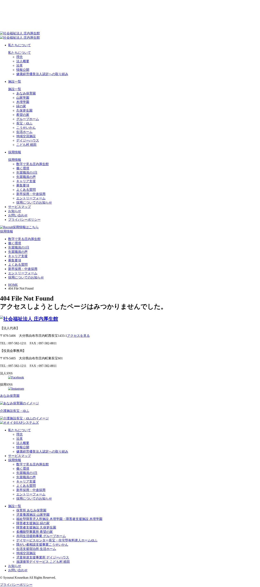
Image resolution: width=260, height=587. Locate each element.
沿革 (19, 65)
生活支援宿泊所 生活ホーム (36, 549)
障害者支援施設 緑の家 (33, 523)
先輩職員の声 (26, 177)
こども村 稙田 (26, 144)
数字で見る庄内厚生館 (32, 164)
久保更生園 (24, 110)
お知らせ (14, 211)
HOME (13, 284)
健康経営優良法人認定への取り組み (42, 74)
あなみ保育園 (26, 93)
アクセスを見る (78, 335)
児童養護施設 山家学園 (33, 514)
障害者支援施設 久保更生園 (36, 527)
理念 (19, 57)
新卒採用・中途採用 (31, 194)
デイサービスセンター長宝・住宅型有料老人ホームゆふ (57, 540)
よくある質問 (26, 189)
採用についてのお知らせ (34, 202)
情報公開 (22, 69)
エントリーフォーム (31, 198)
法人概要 (22, 61)
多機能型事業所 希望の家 (34, 531)
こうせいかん (26, 127)
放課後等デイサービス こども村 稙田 (43, 561)
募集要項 (22, 185)
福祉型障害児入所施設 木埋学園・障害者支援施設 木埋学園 (59, 519)
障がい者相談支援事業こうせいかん (42, 544)
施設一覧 (14, 81)
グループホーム (27, 119)
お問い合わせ (18, 215)
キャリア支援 (26, 181)
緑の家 (21, 106)
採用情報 (14, 152)
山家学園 (22, 97)
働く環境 (22, 168)
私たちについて (19, 45)
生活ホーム (24, 132)
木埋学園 (22, 102)
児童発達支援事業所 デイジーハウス (42, 557)
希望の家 (22, 114)
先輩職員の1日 (26, 172)
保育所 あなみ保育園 (31, 510)
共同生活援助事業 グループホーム (41, 536)
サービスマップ (19, 206)
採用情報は (26, 227)
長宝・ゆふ (24, 123)
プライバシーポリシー (24, 219)
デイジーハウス (27, 140)
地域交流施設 (26, 136)
